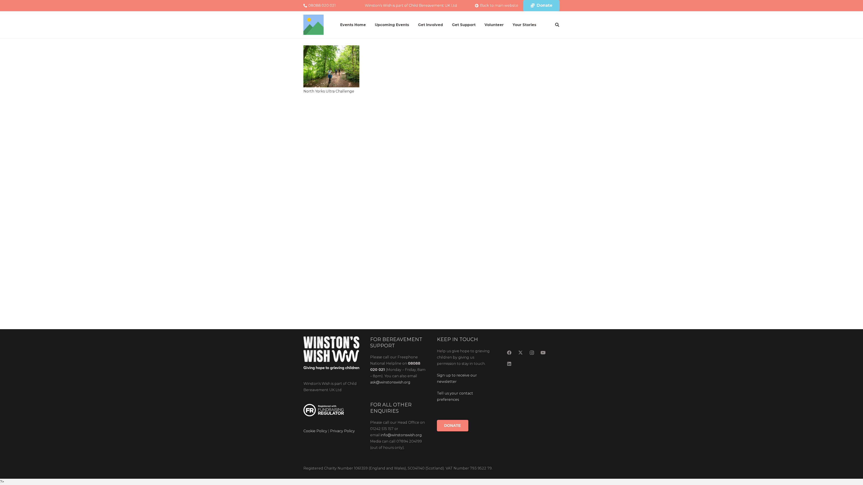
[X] (520, 352)
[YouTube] (543, 352)
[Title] (313, 25)
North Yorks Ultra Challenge (328, 91)
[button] (557, 25)
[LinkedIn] (509, 364)
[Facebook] (509, 352)
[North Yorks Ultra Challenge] (331, 66)
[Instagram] (531, 352)
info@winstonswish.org (401, 435)
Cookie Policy (315, 431)
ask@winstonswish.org (390, 382)
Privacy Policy (342, 431)
